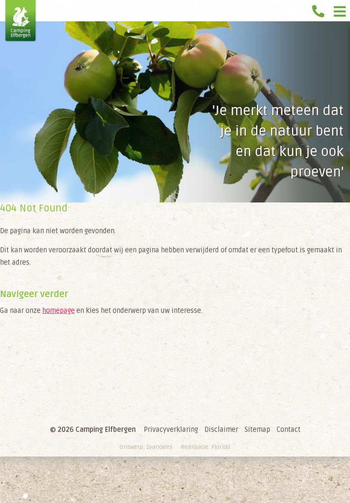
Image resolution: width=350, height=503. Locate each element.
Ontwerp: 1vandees (146, 447)
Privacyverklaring (171, 429)
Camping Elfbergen (20, 21)
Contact (288, 429)
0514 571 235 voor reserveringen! (320, 8)
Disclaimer (221, 429)
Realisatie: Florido (205, 447)
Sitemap (257, 429)
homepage (58, 310)
